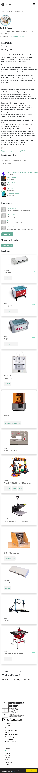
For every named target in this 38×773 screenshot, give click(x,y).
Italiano (7, 757)
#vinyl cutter (7, 588)
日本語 (7, 764)
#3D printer (7, 488)
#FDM (20, 488)
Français (7, 755)
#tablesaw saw (8, 659)
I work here (8, 234)
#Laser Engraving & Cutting (11, 311)
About (7, 728)
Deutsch (8, 748)
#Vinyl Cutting (8, 277)
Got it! (31, 770)
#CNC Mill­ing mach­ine (10, 558)
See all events (7, 245)
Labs (2, 11)
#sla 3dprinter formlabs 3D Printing (13, 423)
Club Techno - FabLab (13, 193)
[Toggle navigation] (34, 4)
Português (8, 762)
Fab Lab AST (10, 188)
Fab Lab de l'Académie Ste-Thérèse (17, 183)
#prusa (14, 488)
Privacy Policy (9, 739)
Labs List (8, 723)
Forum (7, 732)
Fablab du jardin (11, 177)
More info (14, 771)
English (7, 751)
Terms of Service (10, 741)
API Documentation (11, 730)
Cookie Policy (9, 737)
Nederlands (8, 760)
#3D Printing (7, 383)
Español (7, 753)
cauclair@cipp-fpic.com (19, 36)
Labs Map (8, 726)
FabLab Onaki (19, 11)
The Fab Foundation (11, 734)
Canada (10, 11)
